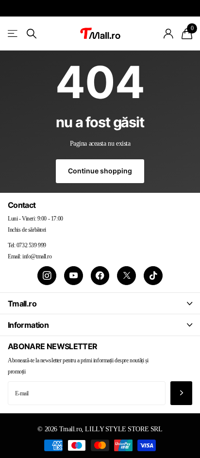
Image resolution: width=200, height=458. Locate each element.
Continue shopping (100, 171)
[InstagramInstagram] (46, 275)
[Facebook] (100, 275)
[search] (31, 34)
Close (100, 303)
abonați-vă (181, 393)
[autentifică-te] (169, 33)
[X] (126, 275)
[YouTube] (73, 275)
